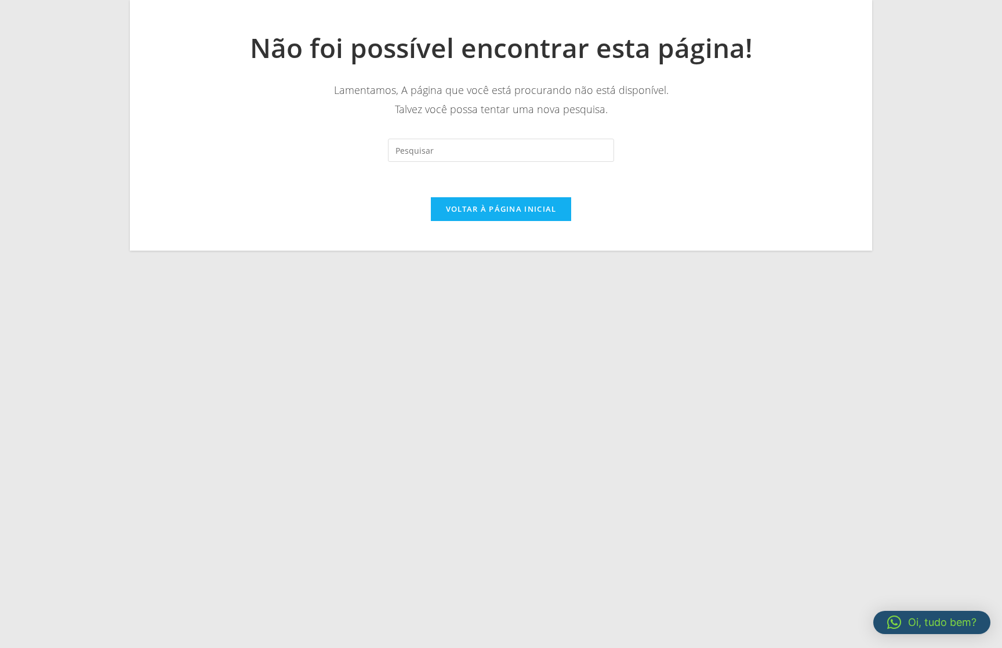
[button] (931, 622)
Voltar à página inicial (501, 209)
